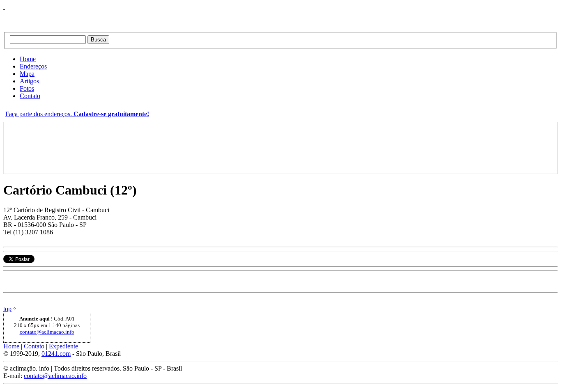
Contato (30, 95)
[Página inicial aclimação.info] (106, 17)
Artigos (29, 81)
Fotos (27, 88)
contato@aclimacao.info (47, 332)
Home (28, 58)
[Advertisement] (29, 148)
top (7, 308)
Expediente (63, 346)
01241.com (56, 353)
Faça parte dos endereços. (77, 113)
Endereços (33, 66)
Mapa (27, 73)
